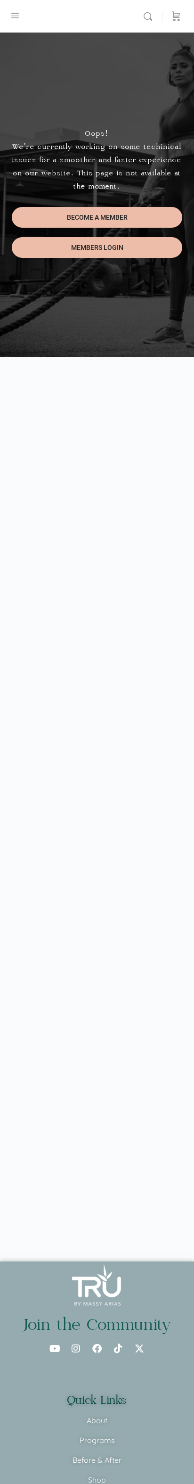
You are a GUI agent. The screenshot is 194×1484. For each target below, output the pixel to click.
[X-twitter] (139, 1348)
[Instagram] (75, 1348)
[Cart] (176, 16)
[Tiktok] (118, 1348)
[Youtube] (54, 1348)
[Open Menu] (15, 15)
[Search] (150, 16)
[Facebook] (97, 1348)
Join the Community (97, 1324)
